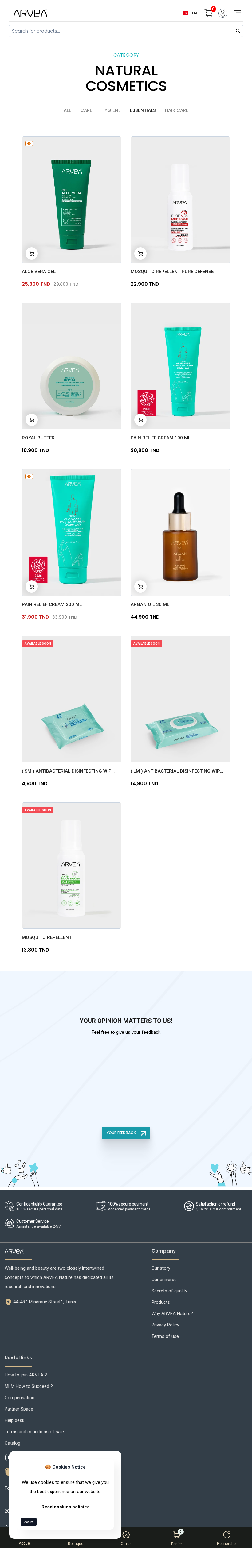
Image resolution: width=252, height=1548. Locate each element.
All (67, 110)
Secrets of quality (169, 1291)
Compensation (19, 1397)
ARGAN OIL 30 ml (150, 604)
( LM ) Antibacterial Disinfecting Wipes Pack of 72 (178, 771)
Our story (161, 1268)
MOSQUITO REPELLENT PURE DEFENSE (172, 271)
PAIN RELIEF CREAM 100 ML (161, 438)
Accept (28, 1521)
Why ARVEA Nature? (172, 1313)
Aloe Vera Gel (39, 271)
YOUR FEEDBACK (122, 1132)
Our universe (164, 1279)
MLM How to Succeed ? (29, 1386)
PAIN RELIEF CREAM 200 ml (52, 604)
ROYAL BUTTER (38, 438)
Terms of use (165, 1336)
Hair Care (176, 110)
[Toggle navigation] (235, 9)
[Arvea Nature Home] (30, 13)
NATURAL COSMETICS (126, 78)
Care (86, 110)
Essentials (143, 110)
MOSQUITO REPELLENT (47, 937)
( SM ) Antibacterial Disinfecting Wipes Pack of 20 (69, 771)
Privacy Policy (165, 1325)
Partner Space (19, 1409)
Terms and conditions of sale (34, 1431)
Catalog (12, 1443)
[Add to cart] (32, 253)
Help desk (14, 1420)
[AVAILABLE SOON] (71, 698)
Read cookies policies (65, 1507)
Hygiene (111, 110)
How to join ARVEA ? (26, 1375)
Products (161, 1302)
